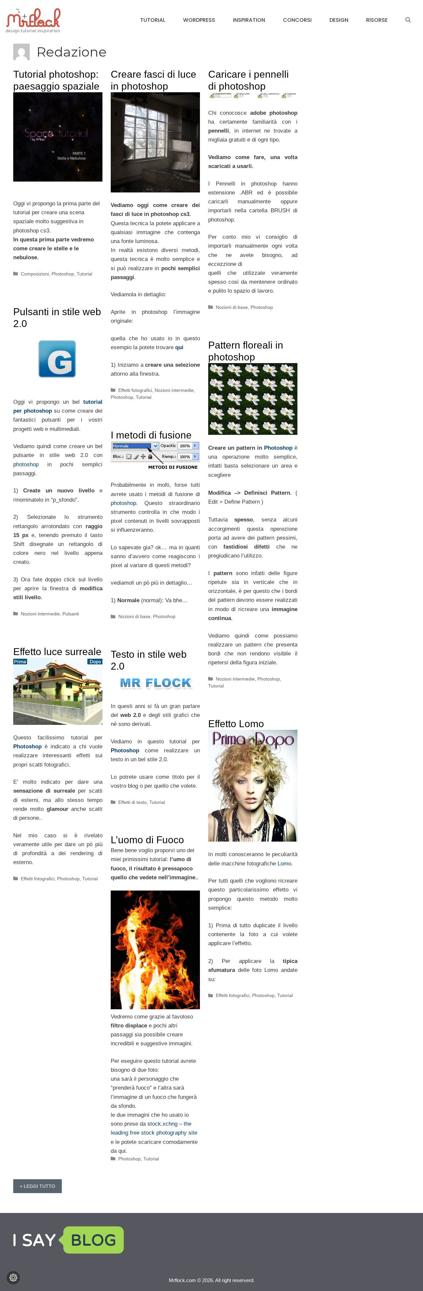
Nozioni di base (232, 307)
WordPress (199, 20)
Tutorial (152, 20)
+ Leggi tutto (37, 1186)
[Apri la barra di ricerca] (408, 20)
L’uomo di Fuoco (147, 839)
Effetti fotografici (135, 390)
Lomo (284, 863)
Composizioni (35, 273)
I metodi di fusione (151, 435)
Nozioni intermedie (174, 390)
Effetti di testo (132, 802)
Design (338, 20)
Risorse (377, 20)
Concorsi (297, 20)
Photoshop (63, 273)
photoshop (30, 464)
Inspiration (249, 20)
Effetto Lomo (236, 723)
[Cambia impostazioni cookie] (13, 1277)
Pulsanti (70, 613)
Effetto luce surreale (57, 651)
